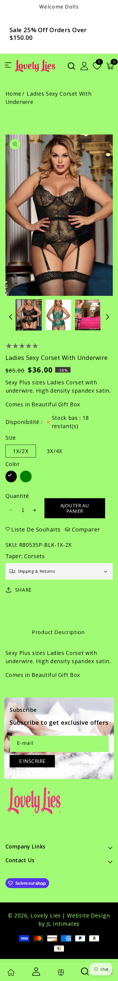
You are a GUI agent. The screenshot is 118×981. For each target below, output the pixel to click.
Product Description (58, 632)
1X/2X (21, 451)
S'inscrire (32, 761)
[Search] (85, 971)
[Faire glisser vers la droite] (107, 317)
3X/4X (55, 451)
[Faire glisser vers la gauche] (10, 317)
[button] (71, 66)
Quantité (17, 496)
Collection (60, 972)
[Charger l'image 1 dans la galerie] (29, 315)
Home (13, 93)
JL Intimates (63, 923)
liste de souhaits (36, 529)
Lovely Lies (45, 915)
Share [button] (23, 589)
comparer (86, 530)
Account (35, 971)
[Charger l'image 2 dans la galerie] (58, 315)
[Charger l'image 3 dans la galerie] (88, 315)
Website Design (88, 915)
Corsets (34, 556)
